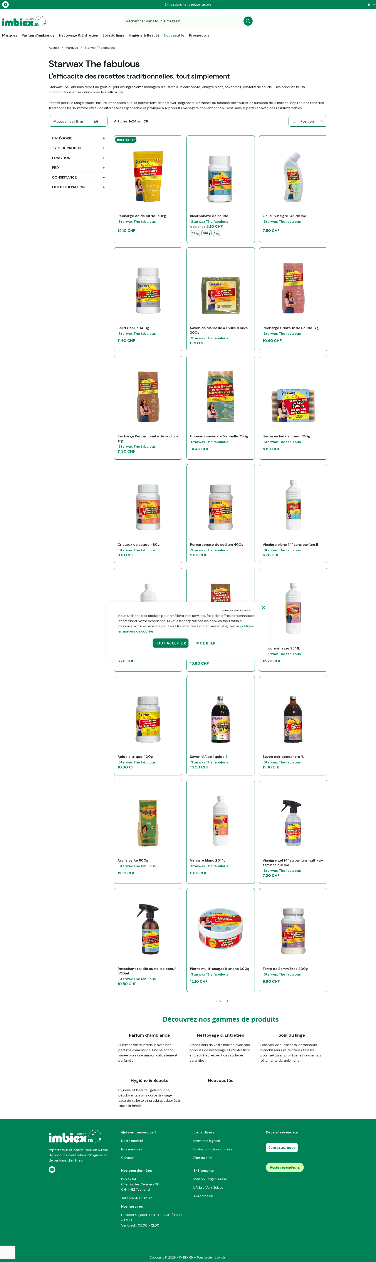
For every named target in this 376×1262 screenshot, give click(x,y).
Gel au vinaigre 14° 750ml (284, 216)
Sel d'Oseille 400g (133, 328)
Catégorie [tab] (62, 138)
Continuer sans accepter (236, 610)
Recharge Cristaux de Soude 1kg (291, 328)
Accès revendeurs (285, 1167)
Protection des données (212, 1149)
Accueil (54, 48)
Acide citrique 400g (135, 756)
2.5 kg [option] (195, 233)
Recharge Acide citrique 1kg (142, 216)
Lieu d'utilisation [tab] (68, 187)
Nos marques (131, 1149)
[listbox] (220, 233)
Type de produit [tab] (67, 148)
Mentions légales (206, 1140)
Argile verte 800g (133, 860)
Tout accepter (170, 643)
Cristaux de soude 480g (139, 544)
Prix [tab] (56, 167)
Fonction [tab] (61, 158)
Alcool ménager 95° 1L (281, 648)
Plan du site (202, 1157)
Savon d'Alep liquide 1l (209, 756)
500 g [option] (206, 233)
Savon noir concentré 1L (283, 756)
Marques (71, 48)
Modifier (206, 643)
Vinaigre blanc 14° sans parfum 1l (290, 544)
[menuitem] (9, 35)
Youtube (5, 4)
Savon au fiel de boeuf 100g (286, 436)
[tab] (78, 121)
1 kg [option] (216, 233)
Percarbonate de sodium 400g (216, 544)
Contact (128, 1157)
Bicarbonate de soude (209, 216)
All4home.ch (203, 1196)
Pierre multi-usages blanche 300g (219, 968)
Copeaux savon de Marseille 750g (219, 436)
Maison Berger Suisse (210, 1179)
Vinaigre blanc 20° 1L (207, 860)
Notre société (132, 1140)
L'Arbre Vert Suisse (208, 1187)
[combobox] (188, 21)
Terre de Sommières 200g (285, 968)
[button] (370, 4)
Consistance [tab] (64, 177)
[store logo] (24, 21)
